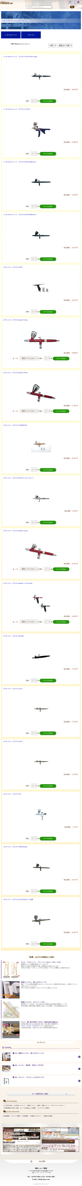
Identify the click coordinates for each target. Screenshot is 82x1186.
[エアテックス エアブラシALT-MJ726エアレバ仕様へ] (41, 920)
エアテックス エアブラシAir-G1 (12, 689)
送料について (31, 1105)
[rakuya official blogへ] (21, 1133)
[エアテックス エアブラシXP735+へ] (41, 288)
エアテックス (31, 35)
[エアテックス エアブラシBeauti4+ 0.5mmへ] (41, 393)
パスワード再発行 (44, 1108)
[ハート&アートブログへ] (60, 1145)
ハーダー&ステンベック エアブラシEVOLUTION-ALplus (20, 56)
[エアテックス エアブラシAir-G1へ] (41, 709)
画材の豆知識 (48, 1116)
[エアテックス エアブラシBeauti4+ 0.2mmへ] (41, 551)
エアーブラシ (7, 21)
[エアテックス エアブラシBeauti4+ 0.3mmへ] (41, 340)
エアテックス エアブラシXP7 (12, 794)
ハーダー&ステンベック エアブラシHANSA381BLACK (19, 214)
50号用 (23, 1026)
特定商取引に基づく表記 (12, 1108)
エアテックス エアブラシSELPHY (13, 636)
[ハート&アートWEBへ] (21, 1145)
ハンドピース (19, 21)
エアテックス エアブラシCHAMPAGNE (15, 425)
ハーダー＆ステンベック (11, 35)
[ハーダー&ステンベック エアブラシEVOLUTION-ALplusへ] (41, 77)
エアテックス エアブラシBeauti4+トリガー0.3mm (17, 583)
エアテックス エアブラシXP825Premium (15, 847)
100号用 (28, 1026)
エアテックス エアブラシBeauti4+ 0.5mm (15, 372)
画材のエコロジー (36, 1116)
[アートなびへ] (60, 1133)
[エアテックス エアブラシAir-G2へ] (41, 762)
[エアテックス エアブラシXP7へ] (41, 814)
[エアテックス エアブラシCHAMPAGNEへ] (41, 446)
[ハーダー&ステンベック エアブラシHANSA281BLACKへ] (41, 182)
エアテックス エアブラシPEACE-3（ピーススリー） (18, 478)
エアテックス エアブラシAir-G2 (12, 741)
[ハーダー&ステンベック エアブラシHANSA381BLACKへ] (41, 235)
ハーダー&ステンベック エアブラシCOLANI (16, 109)
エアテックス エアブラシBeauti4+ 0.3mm (15, 320)
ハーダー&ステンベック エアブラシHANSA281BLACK (19, 162)
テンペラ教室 (16, 1116)
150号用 (34, 1026)
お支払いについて (20, 1105)
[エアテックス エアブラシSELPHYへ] (41, 656)
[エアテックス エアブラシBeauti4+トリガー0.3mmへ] (41, 604)
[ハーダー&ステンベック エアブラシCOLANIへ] (41, 130)
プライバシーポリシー (58, 1105)
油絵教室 (6, 1116)
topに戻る (42, 1161)
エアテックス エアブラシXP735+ (13, 267)
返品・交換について (43, 1105)
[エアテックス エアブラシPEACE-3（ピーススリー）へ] (41, 498)
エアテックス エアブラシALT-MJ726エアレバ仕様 (18, 899)
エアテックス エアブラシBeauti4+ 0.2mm (15, 530)
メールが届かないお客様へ (29, 1108)
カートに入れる (47, 101)
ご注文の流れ (8, 1105)
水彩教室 (25, 1116)
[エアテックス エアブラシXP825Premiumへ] (41, 867)
